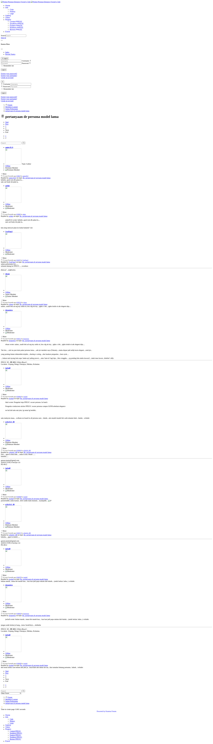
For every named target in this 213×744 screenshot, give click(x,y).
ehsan (7, 274)
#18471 (18, 533)
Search (3, 36)
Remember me (9, 66)
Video (7, 18)
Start (7, 122)
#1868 (18, 214)
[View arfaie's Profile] (13, 202)
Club (12, 10)
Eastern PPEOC (16, 26)
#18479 (18, 577)
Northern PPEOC (16, 28)
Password (25, 63)
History (12, 12)
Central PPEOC (16, 22)
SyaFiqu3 (9, 231)
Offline (7, 166)
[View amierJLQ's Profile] (13, 164)
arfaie (7, 186)
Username (25, 61)
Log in (4, 70)
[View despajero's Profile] (13, 327)
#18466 (18, 450)
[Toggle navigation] (2, 40)
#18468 (18, 497)
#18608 (18, 663)
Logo (12, 14)
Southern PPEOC (17, 24)
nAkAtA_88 (10, 422)
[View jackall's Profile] (13, 384)
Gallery (8, 16)
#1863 (18, 176)
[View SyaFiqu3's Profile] (13, 248)
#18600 (18, 613)
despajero (9, 310)
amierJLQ (9, 147)
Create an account (7, 78)
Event (7, 32)
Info (6, 8)
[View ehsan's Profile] (13, 290)
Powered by (101, 711)
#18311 (18, 339)
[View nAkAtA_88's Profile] (13, 438)
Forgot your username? (9, 76)
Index (7, 52)
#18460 (18, 396)
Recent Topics (10, 54)
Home (7, 6)
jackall (7, 368)
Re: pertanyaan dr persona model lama (36, 178)
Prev (7, 124)
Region (8, 20)
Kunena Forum (111, 711)
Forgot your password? (9, 74)
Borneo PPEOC (16, 30)
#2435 (18, 260)
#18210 (18, 302)
